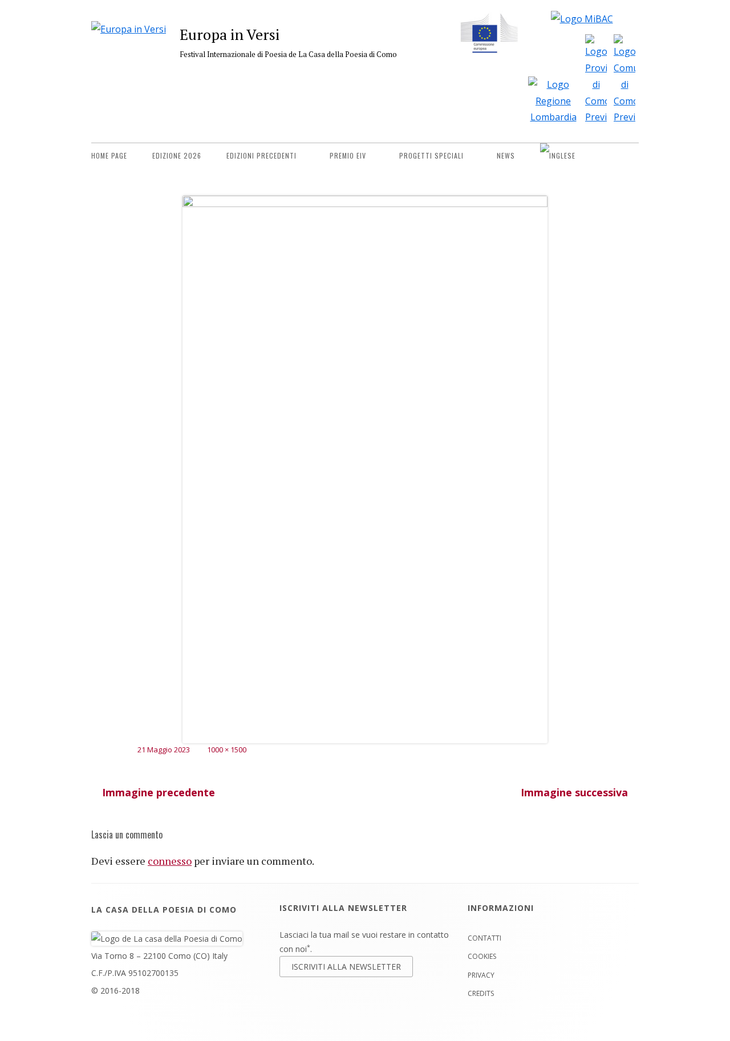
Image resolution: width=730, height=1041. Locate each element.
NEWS (506, 155)
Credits (481, 993)
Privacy (481, 975)
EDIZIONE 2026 (176, 155)
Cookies (482, 956)
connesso (170, 861)
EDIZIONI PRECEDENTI (261, 155)
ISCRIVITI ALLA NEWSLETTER (346, 966)
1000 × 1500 (226, 749)
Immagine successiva (574, 792)
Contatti (484, 938)
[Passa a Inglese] (557, 155)
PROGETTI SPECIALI (431, 155)
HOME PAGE (109, 155)
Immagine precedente (158, 792)
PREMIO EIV (348, 155)
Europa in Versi (229, 34)
